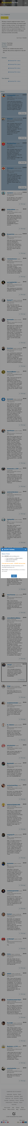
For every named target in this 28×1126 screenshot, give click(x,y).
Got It (14, 576)
